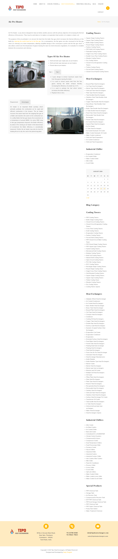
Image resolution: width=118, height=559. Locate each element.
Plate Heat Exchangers (93, 379)
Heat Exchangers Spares (93, 413)
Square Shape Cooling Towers (95, 38)
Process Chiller (90, 465)
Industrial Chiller (91, 452)
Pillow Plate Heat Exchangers (95, 377)
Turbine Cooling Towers (93, 67)
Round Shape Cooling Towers (95, 45)
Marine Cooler (90, 363)
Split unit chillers (91, 472)
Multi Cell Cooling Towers (93, 255)
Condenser (89, 316)
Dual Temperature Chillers (94, 443)
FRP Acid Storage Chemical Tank (96, 502)
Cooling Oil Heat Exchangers (95, 319)
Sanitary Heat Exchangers (94, 390)
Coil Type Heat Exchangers (94, 86)
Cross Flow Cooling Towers (94, 228)
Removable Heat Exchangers (95, 388)
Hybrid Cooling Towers (93, 248)
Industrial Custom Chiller (93, 456)
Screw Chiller (90, 467)
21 (101, 188)
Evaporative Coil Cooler (93, 332)
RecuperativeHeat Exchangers (95, 386)
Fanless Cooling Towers (93, 47)
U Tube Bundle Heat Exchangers (96, 110)
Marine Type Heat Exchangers (95, 88)
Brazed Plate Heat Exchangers (95, 84)
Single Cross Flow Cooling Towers (96, 53)
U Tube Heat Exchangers (93, 128)
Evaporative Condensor (93, 154)
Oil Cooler (89, 375)
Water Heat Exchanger (93, 410)
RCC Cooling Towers (92, 264)
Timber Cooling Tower (92, 280)
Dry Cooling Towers (92, 60)
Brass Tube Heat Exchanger (94, 308)
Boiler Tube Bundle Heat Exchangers (97, 108)
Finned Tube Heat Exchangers (95, 119)
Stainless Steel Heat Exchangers (96, 395)
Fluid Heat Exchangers (93, 350)
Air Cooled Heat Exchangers (94, 122)
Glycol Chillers (90, 449)
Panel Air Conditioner (92, 463)
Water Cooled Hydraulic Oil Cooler (96, 133)
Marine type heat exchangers (95, 368)
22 (104, 188)
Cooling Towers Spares (93, 286)
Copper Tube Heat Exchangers (95, 321)
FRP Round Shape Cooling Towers (96, 244)
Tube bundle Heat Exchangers (95, 401)
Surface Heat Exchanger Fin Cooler (97, 397)
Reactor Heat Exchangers (94, 383)
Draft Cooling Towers (92, 231)
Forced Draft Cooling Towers (94, 69)
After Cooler (89, 425)
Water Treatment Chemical (94, 511)
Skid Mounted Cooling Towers (95, 273)
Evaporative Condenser (93, 334)
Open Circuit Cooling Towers (94, 260)
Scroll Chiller (90, 163)
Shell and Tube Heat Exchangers (96, 90)
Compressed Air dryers (93, 438)
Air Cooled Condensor (92, 139)
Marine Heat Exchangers (93, 366)
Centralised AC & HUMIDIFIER (95, 434)
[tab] (50, 72)
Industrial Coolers (91, 454)
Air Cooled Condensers (93, 301)
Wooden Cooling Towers (93, 58)
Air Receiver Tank (91, 495)
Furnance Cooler (91, 447)
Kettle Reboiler (90, 359)
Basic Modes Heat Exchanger (95, 305)
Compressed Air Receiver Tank (95, 497)
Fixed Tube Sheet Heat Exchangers (96, 113)
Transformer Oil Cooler (93, 399)
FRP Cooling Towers (92, 217)
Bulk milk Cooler (91, 431)
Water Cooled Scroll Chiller (94, 478)
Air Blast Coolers (91, 427)
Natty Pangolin (67, 552)
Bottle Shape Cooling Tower (94, 219)
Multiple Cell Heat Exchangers (95, 372)
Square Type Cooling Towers (94, 40)
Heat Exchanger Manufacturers (95, 357)
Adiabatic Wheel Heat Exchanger (96, 299)
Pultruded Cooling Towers (94, 51)
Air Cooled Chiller (91, 156)
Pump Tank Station (92, 508)
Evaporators (90, 337)
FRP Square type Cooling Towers (96, 246)
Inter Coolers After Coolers (94, 458)
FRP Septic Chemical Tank (94, 506)
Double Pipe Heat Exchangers (95, 323)
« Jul (87, 197)
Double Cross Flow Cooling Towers (96, 56)
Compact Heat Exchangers (94, 314)
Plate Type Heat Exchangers (94, 92)
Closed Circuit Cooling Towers (95, 222)
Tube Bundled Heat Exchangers (95, 95)
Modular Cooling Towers (93, 253)
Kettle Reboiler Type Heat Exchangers (97, 361)
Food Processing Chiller (93, 445)
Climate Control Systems (93, 436)
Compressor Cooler (92, 440)
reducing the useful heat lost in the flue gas (27, 41)
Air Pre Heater (90, 126)
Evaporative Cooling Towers (94, 233)
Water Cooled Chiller (92, 158)
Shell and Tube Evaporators (94, 137)
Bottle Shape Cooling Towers (94, 42)
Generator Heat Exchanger (94, 354)
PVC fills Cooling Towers (93, 262)
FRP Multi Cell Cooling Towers (95, 49)
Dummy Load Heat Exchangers (95, 325)
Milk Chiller (89, 161)
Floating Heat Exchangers (94, 348)
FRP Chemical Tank (92, 491)
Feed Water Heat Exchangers (95, 341)
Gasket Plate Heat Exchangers (95, 124)
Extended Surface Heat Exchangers (97, 339)
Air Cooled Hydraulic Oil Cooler (95, 130)
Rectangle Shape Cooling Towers (96, 266)
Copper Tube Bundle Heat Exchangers (97, 101)
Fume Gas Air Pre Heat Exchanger (96, 352)
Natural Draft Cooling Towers (94, 257)
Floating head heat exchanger (95, 345)
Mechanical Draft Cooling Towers (96, 251)
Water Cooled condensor (93, 135)
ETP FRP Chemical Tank (93, 499)
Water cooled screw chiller (94, 476)
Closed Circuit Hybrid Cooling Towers (97, 71)
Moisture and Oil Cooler (93, 370)
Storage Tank (90, 493)
